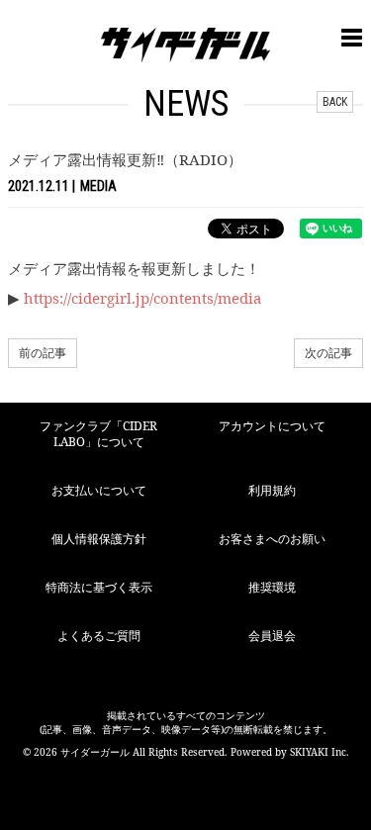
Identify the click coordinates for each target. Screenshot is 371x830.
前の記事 (42, 352)
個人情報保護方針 (98, 538)
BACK (335, 102)
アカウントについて (272, 425)
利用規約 (272, 490)
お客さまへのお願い (272, 538)
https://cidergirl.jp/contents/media (142, 298)
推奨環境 (272, 587)
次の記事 (328, 352)
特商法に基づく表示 (99, 587)
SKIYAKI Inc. (319, 752)
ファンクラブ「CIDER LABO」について (98, 434)
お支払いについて (98, 490)
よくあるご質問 (98, 635)
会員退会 (272, 635)
